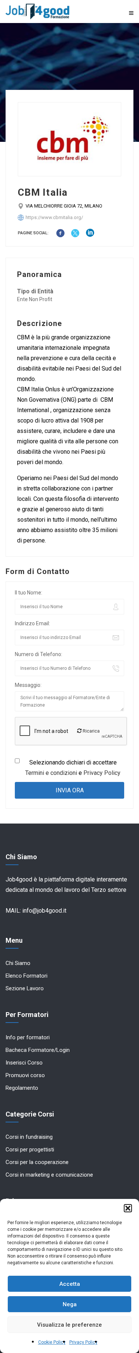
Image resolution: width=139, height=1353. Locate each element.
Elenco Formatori (26, 975)
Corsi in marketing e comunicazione (49, 1174)
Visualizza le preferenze (69, 1324)
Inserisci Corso (24, 1062)
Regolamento (22, 1088)
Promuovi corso (25, 1075)
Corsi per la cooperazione (37, 1162)
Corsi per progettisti (30, 1149)
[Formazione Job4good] (38, 11)
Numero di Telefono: (38, 654)
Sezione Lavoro (25, 988)
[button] (128, 1208)
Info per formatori (28, 1037)
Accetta (69, 1284)
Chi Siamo (18, 963)
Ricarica (91, 731)
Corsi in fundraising (29, 1137)
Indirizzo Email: (32, 623)
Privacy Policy (83, 1342)
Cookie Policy (52, 1342)
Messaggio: (28, 685)
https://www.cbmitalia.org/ (54, 217)
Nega (70, 1304)
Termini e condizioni (51, 772)
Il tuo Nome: (28, 593)
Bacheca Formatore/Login (38, 1050)
